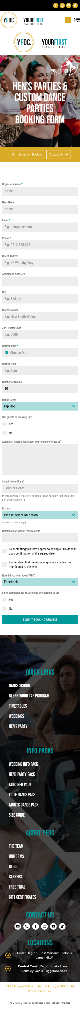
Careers (15, 876)
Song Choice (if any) (13, 481)
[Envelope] (17, 926)
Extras (6, 508)
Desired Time (9, 363)
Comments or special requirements (21, 531)
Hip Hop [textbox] (10, 406)
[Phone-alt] (26, 926)
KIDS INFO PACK (20, 784)
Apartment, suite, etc (13, 274)
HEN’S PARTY (18, 726)
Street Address (10, 256)
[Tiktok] (75, 5)
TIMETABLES (18, 706)
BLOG (13, 866)
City (4, 292)
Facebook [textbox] (11, 582)
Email (6, 220)
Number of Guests (12, 382)
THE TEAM (16, 846)
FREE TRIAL (17, 886)
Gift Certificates (22, 897)
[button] (68, 20)
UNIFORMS (16, 856)
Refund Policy (46, 986)
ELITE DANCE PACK (22, 794)
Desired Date (10, 346)
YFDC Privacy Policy (19, 986)
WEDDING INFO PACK (23, 764)
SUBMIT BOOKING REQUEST (40, 619)
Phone (6, 238)
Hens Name (8, 202)
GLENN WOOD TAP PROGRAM (29, 695)
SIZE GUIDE (17, 815)
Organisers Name (12, 184)
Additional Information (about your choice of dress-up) (31, 441)
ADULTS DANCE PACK (23, 804)
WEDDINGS (16, 716)
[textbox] (35, 515)
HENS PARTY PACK (22, 774)
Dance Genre (9, 399)
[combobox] (40, 406)
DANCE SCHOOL (20, 685)
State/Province (10, 310)
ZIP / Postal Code (11, 328)
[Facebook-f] (55, 5)
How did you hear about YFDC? (18, 575)
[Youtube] (68, 5)
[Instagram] (62, 5)
